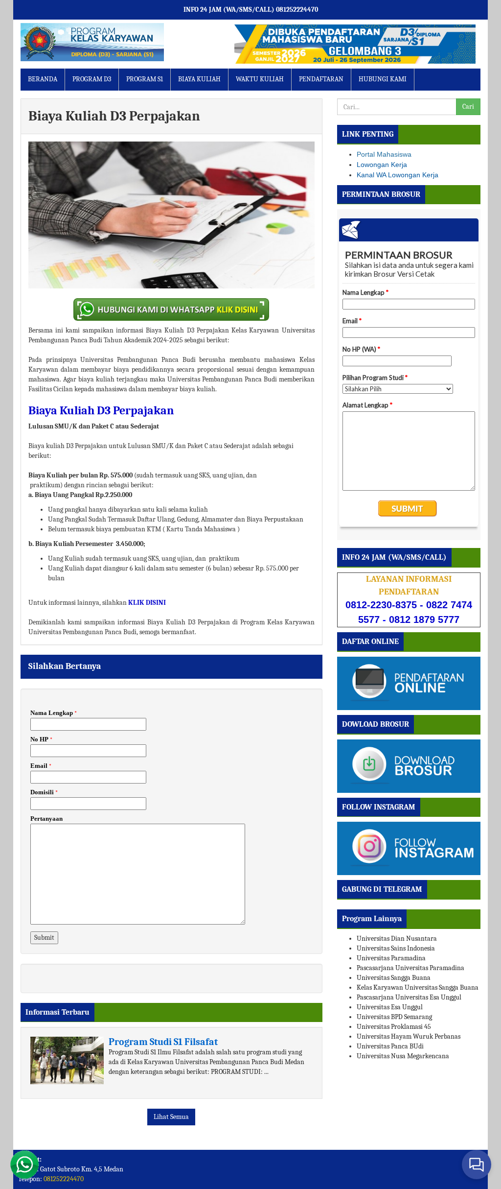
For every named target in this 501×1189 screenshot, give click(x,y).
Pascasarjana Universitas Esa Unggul (409, 997)
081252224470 (64, 1179)
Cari (468, 106)
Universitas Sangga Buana (394, 978)
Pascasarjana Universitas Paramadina (410, 968)
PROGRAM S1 (144, 79)
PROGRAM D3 (91, 79)
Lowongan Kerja (382, 164)
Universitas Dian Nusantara (397, 938)
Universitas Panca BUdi (390, 1046)
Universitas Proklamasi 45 (394, 1027)
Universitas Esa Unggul (390, 1007)
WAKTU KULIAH (260, 79)
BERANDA (42, 79)
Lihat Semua (171, 1117)
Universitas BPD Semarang (394, 1017)
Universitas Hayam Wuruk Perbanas (408, 1036)
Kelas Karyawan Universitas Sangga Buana (417, 987)
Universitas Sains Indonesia (396, 948)
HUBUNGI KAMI (383, 79)
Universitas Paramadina (391, 958)
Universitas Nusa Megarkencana (403, 1056)
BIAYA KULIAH (199, 79)
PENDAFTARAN (321, 79)
